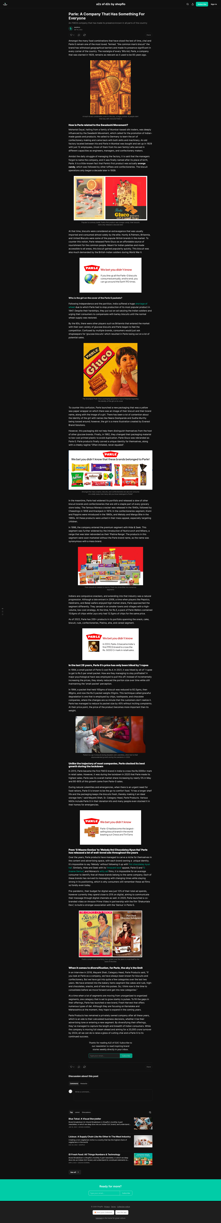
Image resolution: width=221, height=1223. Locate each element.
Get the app (121, 1212)
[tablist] (79, 1083)
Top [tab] (71, 1112)
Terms (113, 1207)
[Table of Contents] (2, 611)
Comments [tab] (74, 1084)
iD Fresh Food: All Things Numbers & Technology (94, 1154)
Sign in (214, 4)
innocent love (114, 867)
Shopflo (77, 27)
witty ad (104, 871)
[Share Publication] (192, 4)
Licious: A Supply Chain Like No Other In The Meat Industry (100, 1136)
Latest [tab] (77, 1112)
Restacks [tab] (83, 1084)
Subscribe (202, 4)
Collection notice (123, 1207)
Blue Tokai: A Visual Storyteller (85, 1118)
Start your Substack (104, 1212)
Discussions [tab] (86, 1112)
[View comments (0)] (79, 35)
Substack (99, 1218)
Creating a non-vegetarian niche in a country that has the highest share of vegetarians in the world (98, 1141)
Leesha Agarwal (84, 1127)
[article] (110, 1124)
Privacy (107, 1207)
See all (73, 1172)
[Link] (65, 125)
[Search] (187, 4)
